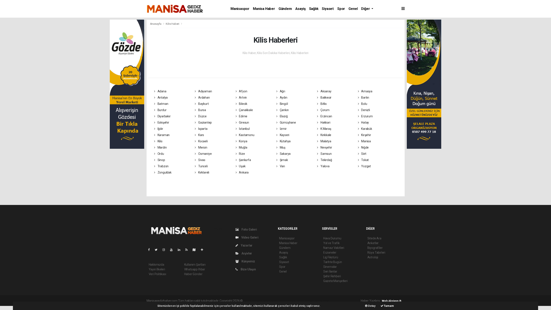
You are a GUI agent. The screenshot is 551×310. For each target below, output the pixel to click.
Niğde (365, 147)
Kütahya (285, 141)
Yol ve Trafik (331, 243)
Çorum (325, 110)
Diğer (366, 9)
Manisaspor (240, 9)
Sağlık (314, 9)
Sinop (161, 160)
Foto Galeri (249, 229)
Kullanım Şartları (195, 264)
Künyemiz (248, 261)
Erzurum (367, 116)
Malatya (325, 141)
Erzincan (326, 116)
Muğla (242, 147)
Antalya (162, 97)
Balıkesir (325, 97)
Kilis (160, 141)
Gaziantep (205, 122)
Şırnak (283, 160)
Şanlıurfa (244, 160)
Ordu (160, 153)
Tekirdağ (326, 160)
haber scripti (288, 300)
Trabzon (163, 166)
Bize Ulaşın (248, 269)
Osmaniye (205, 153)
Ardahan (204, 97)
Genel (353, 9)
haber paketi (270, 300)
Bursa (202, 110)
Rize (241, 153)
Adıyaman (205, 91)
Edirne (242, 116)
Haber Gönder (193, 274)
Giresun (243, 122)
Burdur (161, 110)
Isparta (202, 128)
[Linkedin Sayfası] (181, 249)
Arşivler (246, 253)
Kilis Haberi (172, 23)
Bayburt (203, 103)
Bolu (364, 103)
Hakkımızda (156, 264)
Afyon (242, 91)
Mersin (202, 147)
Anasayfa (156, 23)
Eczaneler (329, 252)
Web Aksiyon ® (391, 300)
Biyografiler (375, 248)
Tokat (365, 160)
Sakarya (285, 153)
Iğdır (160, 128)
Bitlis (323, 103)
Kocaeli (202, 141)
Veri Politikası (157, 274)
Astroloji (372, 257)
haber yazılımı (252, 300)
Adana (161, 91)
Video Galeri (249, 237)
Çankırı (284, 110)
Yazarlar (246, 245)
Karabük (366, 128)
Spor (341, 9)
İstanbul (243, 128)
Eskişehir (163, 122)
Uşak (241, 166)
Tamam (388, 305)
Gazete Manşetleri (335, 281)
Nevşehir (326, 147)
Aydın (283, 97)
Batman (162, 103)
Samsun (325, 153)
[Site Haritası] (196, 249)
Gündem (285, 9)
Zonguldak (164, 172)
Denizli (365, 110)
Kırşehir (366, 135)
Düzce (202, 116)
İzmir (283, 128)
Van (282, 166)
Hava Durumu (332, 238)
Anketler (373, 243)
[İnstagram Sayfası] (166, 249)
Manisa (366, 141)
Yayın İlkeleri (157, 269)
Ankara (243, 172)
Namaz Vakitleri (333, 248)
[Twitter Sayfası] (158, 249)
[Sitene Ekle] (204, 249)
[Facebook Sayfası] (150, 249)
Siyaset (328, 9)
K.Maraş (325, 128)
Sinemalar (330, 266)
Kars (201, 135)
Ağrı (282, 91)
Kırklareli (203, 172)
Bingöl (283, 103)
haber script (322, 300)
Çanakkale (245, 110)
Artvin (242, 97)
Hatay (365, 122)
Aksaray (325, 91)
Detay (371, 305)
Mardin (162, 147)
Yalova (324, 166)
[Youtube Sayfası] (173, 249)
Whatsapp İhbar (194, 269)
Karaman (163, 135)
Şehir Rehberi (332, 276)
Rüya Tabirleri (376, 252)
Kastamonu (246, 135)
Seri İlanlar (330, 271)
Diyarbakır (164, 116)
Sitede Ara (374, 238)
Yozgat (366, 166)
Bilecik (242, 103)
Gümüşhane (287, 122)
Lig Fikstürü (330, 257)
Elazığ (283, 116)
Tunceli (202, 166)
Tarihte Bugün (332, 262)
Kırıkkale (325, 135)
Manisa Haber (264, 9)
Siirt (363, 153)
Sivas (201, 160)
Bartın (365, 97)
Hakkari (325, 122)
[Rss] (188, 249)
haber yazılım (305, 300)
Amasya (366, 91)
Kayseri (284, 135)
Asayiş (300, 9)
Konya (242, 141)
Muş (282, 147)
